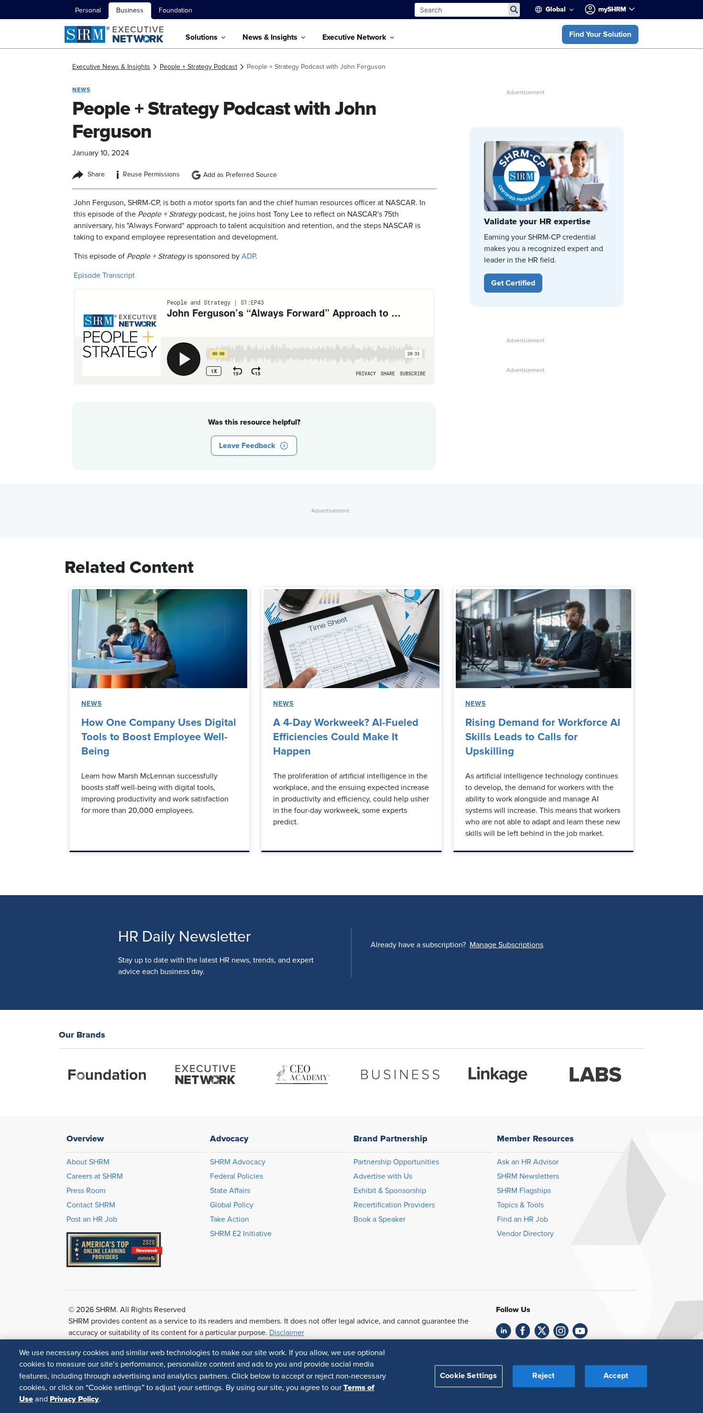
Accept (616, 1376)
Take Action (229, 1219)
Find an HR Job (522, 1219)
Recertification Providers (394, 1205)
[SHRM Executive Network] (115, 34)
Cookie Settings (468, 1376)
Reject (543, 1376)
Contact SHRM (90, 1205)
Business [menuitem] (129, 10)
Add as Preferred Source (240, 175)
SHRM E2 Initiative (241, 1234)
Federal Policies (236, 1176)
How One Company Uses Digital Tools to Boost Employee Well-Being (158, 737)
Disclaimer (286, 1332)
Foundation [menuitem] (175, 10)
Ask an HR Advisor (528, 1162)
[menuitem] (558, 9)
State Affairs (230, 1190)
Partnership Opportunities (396, 1162)
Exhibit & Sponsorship (389, 1190)
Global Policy (231, 1205)
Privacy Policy (74, 1399)
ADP (248, 256)
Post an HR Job (91, 1219)
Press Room (86, 1190)
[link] (111, 67)
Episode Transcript (104, 275)
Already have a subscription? (418, 945)
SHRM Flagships (524, 1190)
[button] (600, 34)
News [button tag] (81, 89)
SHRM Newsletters (528, 1176)
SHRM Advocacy (237, 1162)
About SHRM (88, 1162)
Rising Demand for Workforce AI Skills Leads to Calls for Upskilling (542, 737)
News (91, 704)
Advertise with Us (382, 1176)
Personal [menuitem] (88, 10)
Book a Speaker (379, 1219)
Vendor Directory (525, 1234)
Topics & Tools (520, 1205)
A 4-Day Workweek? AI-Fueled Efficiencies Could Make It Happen (345, 737)
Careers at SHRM (94, 1176)
